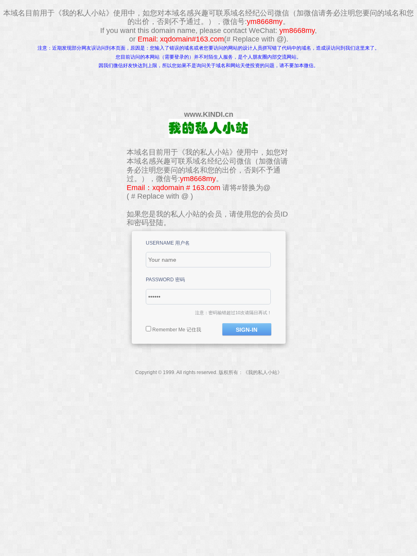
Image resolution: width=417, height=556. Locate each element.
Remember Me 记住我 (176, 330)
